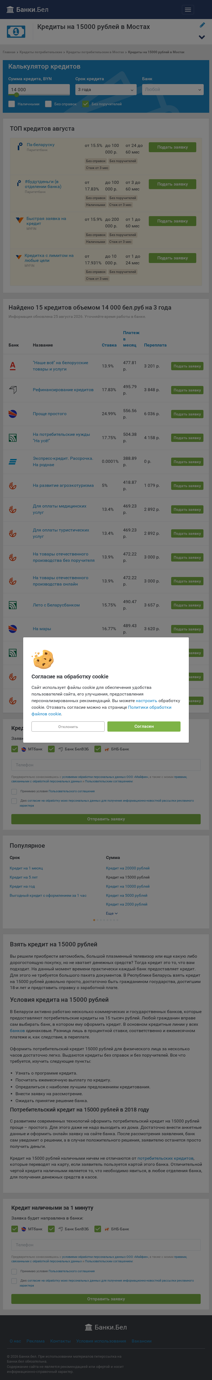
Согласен (144, 726)
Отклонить (68, 726)
